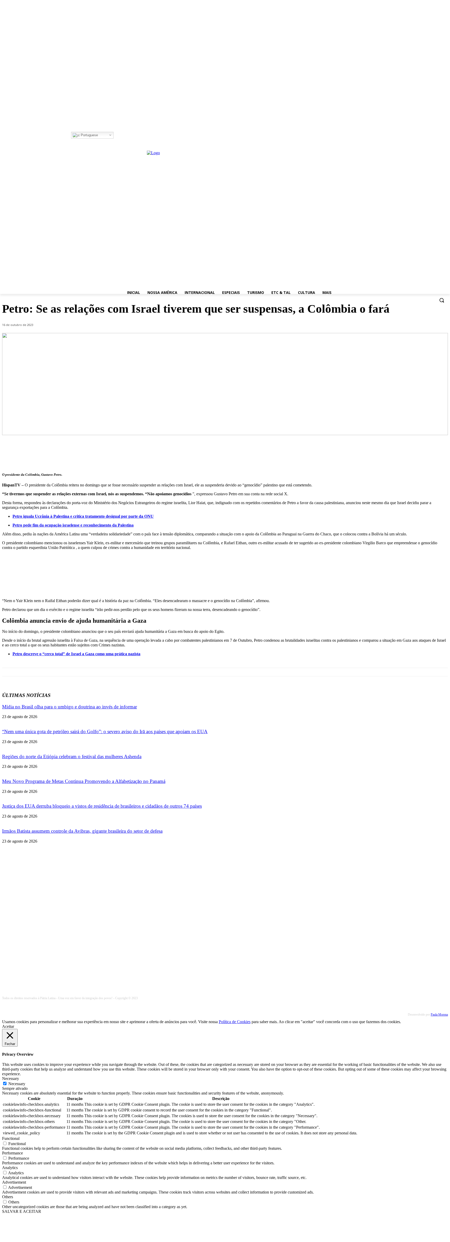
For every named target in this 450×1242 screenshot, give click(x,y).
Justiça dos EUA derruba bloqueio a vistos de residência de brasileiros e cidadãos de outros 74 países (102, 806)
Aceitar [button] (8, 1026)
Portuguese (89, 135)
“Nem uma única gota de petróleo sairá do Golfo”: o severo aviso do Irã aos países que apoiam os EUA (105, 731)
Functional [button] (11, 1138)
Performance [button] (12, 1153)
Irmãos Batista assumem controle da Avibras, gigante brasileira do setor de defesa (82, 831)
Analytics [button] (10, 1167)
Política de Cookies (235, 1021)
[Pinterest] (401, 453)
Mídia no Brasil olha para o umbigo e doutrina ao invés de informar (69, 706)
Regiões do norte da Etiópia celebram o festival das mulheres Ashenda (71, 756)
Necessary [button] (10, 1078)
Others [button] (7, 1197)
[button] (441, 300)
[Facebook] (117, 135)
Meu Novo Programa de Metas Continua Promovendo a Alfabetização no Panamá (83, 781)
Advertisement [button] (14, 1182)
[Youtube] (139, 135)
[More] (439, 453)
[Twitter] (132, 135)
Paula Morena (439, 1014)
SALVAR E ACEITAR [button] (21, 1211)
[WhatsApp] (420, 453)
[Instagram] (124, 135)
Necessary (16, 1084)
